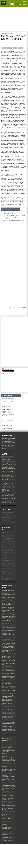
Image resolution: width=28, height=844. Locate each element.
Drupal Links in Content (8, 218)
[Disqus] (13, 245)
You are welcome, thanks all (8, 414)
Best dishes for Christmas (7, 773)
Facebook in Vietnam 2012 (8, 563)
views (6, 520)
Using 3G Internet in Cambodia (8, 653)
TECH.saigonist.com (6, 598)
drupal (8, 515)
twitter (3, 520)
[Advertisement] (15, 18)
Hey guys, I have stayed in (7, 423)
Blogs (6, 33)
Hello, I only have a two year (8, 398)
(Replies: (9, 747)
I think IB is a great (6, 427)
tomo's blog (10, 33)
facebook (5, 517)
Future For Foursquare (7, 575)
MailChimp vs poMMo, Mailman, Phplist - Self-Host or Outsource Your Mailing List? (8, 668)
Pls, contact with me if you (7, 404)
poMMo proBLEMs (6, 693)
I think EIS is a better (6, 411)
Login (17, 307)
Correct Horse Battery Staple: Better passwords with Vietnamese (8, 578)
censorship (11, 512)
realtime (20, 48)
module (8, 519)
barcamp (4, 512)
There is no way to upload (7, 401)
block (7, 512)
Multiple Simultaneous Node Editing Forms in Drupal (14, 215)
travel (12, 519)
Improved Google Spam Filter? (8, 565)
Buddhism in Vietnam (6, 567)
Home (2, 33)
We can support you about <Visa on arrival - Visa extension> (7, 746)
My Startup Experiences (7, 613)
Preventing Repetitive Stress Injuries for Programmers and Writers (8, 708)
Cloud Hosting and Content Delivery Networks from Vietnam (8, 554)
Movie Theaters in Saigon (7, 573)
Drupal (4, 48)
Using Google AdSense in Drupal (10, 217)
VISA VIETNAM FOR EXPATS (8, 755)
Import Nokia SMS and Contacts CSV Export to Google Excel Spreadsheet (9, 570)
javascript (10, 48)
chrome (4, 515)
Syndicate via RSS (8, 369)
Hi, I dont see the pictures (7, 408)
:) (2, 417)
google (9, 517)
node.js (15, 48)
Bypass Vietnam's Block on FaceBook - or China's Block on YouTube (9, 546)
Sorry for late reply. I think (7, 420)
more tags (13, 522)
